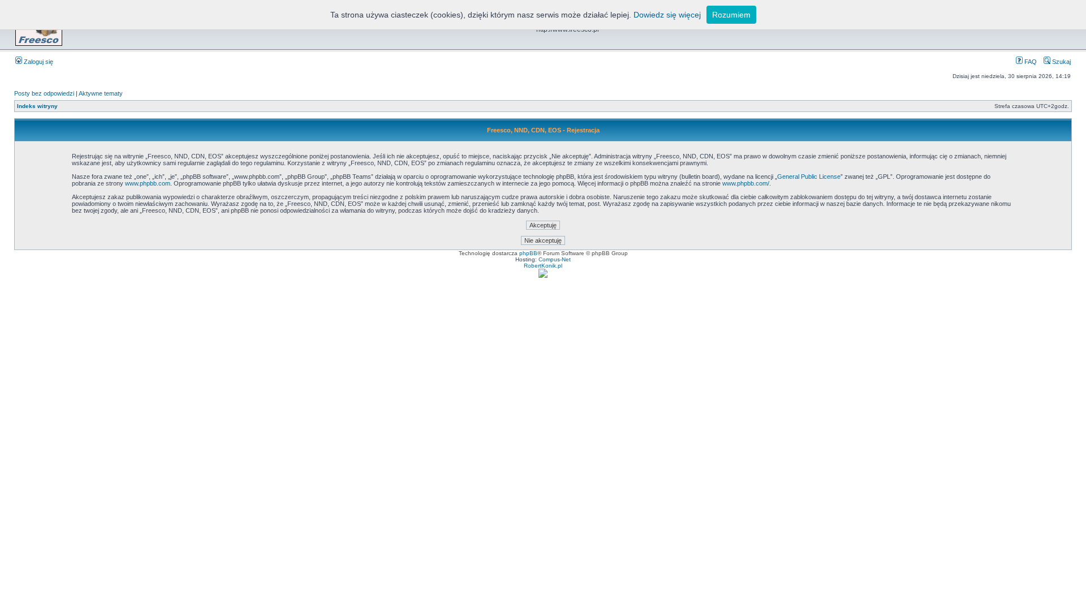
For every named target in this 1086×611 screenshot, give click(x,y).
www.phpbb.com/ (745, 183)
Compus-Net (554, 259)
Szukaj (1060, 61)
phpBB (528, 253)
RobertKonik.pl (543, 266)
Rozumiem (731, 14)
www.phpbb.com (147, 183)
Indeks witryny (37, 106)
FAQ (1030, 61)
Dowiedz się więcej (667, 14)
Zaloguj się (37, 61)
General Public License (809, 176)
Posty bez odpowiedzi (44, 93)
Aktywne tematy (101, 93)
